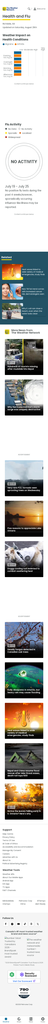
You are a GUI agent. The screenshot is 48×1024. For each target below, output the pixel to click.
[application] (24, 59)
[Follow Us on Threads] (31, 924)
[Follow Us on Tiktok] (25, 924)
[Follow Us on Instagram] (12, 924)
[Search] (29, 9)
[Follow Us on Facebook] (6, 924)
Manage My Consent (12, 850)
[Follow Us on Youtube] (18, 924)
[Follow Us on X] (38, 924)
